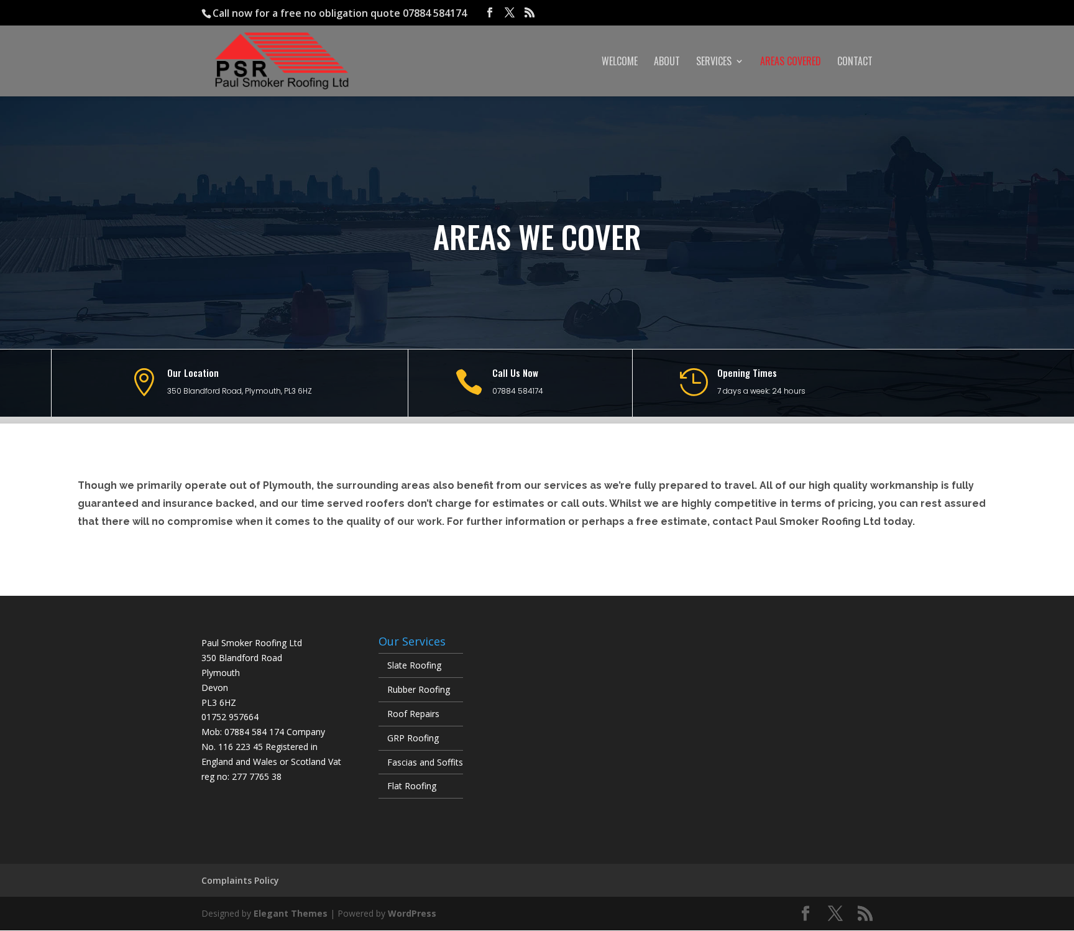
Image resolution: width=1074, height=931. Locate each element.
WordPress (412, 913)
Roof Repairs (413, 714)
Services (714, 62)
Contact (855, 62)
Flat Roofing (411, 786)
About (667, 62)
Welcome (620, 62)
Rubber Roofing (418, 689)
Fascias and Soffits (425, 762)
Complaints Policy (240, 880)
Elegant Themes (291, 913)
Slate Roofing (414, 665)
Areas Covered (790, 62)
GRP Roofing (413, 738)
